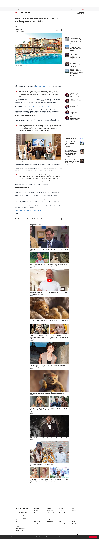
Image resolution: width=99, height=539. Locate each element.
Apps (73, 512)
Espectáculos (37, 521)
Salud (60, 521)
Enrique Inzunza (64, 9)
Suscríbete (23, 522)
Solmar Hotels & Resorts (28, 85)
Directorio (18, 526)
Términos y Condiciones (20, 528)
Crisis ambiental (50, 512)
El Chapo (49, 519)
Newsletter (23, 515)
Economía (31, 218)
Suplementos (62, 508)
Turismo (40, 218)
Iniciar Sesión (23, 512)
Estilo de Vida (62, 523)
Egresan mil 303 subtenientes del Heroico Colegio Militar (77, 65)
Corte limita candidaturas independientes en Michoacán (75, 57)
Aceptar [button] (93, 536)
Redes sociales (62, 514)
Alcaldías (61, 517)
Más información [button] (60, 536)
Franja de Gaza (50, 514)
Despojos (72, 106)
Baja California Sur (24, 218)
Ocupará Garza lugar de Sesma (76, 101)
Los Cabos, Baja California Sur (40, 86)
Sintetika (36, 523)
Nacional (36, 510)
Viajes (73, 508)
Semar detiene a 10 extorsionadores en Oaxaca (75, 49)
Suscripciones (75, 523)
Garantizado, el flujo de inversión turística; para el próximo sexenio (40, 106)
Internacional (37, 512)
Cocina (60, 519)
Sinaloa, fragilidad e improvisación (75, 118)
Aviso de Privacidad (19, 530)
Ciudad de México (38, 517)
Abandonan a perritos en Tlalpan (53, 9)
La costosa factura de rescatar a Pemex (76, 95)
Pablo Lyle (70, 9)
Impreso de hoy (80, 13)
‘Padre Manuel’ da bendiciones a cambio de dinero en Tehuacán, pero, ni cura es (77, 41)
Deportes (36, 519)
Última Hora (81, 12)
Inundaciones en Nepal (40, 9)
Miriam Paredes (21, 29)
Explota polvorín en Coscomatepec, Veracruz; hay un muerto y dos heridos (77, 73)
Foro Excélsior (50, 510)
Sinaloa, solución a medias (75, 113)
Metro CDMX (49, 517)
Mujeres (48, 523)
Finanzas (36, 218)
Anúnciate (23, 518)
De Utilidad (74, 510)
